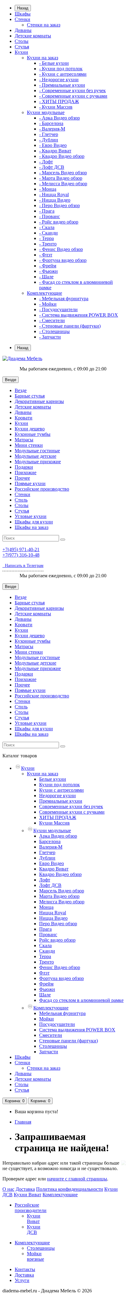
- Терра (46, 238)
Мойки (46, 1018)
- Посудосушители (58, 309)
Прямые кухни (30, 483)
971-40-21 (20, 549)
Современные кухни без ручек (71, 806)
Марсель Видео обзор (61, 890)
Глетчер (47, 852)
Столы (21, 41)
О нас (8, 1189)
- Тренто (48, 243)
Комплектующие (44, 293)
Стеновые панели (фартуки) (68, 1040)
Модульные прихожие (38, 461)
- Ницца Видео (54, 200)
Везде (21, 390)
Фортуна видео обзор (61, 978)
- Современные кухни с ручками (73, 96)
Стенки (22, 19)
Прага (45, 929)
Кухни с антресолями (61, 790)
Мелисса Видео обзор (61, 901)
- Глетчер (48, 134)
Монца (46, 907)
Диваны (23, 30)
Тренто (46, 961)
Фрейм (46, 983)
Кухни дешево (30, 428)
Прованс (48, 934)
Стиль (21, 499)
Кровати (23, 417)
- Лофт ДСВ (51, 167)
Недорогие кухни (57, 795)
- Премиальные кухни (62, 85)
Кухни (21, 52)
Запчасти (48, 1051)
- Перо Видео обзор (59, 205)
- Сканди (48, 232)
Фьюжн (47, 989)
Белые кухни (52, 779)
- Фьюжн (48, 271)
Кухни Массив (54, 822)
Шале (45, 994)
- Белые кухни (54, 63)
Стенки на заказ (43, 24)
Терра (45, 956)
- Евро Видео (53, 145)
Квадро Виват (54, 868)
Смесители (50, 1035)
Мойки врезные (35, 1256)
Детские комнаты (33, 35)
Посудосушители (57, 1024)
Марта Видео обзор (59, 896)
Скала (45, 945)
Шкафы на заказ (31, 527)
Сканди (47, 951)
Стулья (22, 46)
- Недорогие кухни (59, 79)
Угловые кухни (30, 516)
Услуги (22, 1280)
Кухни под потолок (59, 784)
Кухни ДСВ (33, 1229)
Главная (23, 1121)
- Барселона (51, 123)
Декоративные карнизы (39, 401)
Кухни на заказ (42, 57)
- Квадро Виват (55, 150)
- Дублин (48, 139)
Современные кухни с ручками (72, 812)
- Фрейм (47, 265)
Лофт (44, 879)
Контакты (25, 1269)
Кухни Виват (27, 1194)
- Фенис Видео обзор (61, 249)
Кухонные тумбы (32, 434)
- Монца (47, 189)
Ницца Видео (53, 918)
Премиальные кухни (60, 801)
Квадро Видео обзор (60, 874)
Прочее (22, 478)
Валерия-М (50, 847)
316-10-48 (20, 555)
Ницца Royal (52, 912)
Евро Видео (51, 863)
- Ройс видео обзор (58, 221)
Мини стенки (29, 445)
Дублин (47, 857)
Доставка (25, 1189)
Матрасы (24, 439)
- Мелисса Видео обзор (63, 183)
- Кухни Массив (55, 106)
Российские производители (30, 1207)
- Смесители (52, 320)
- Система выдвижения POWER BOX (78, 315)
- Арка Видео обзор (59, 117)
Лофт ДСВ (50, 885)
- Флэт (45, 254)
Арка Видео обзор (58, 836)
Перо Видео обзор (58, 923)
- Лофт (46, 161)
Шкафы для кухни (34, 521)
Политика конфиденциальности (69, 1189)
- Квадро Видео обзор (61, 156)
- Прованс (49, 216)
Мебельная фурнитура (62, 1013)
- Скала (46, 227)
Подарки (24, 467)
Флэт (44, 972)
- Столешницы (54, 331)
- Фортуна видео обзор (63, 260)
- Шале (46, 276)
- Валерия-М (52, 128)
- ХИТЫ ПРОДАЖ (59, 101)
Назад (22, 8)
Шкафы (23, 13)
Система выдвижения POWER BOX (77, 1029)
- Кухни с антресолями (63, 74)
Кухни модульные (46, 112)
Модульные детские (35, 456)
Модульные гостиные (37, 450)
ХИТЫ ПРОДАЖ (57, 817)
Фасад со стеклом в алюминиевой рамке (81, 1000)
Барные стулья (30, 395)
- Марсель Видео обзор (63, 172)
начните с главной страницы (77, 1178)
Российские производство (42, 489)
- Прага (46, 211)
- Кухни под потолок (61, 68)
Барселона (50, 841)
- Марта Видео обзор (60, 178)
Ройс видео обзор (57, 940)
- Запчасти (50, 336)
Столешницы (53, 1046)
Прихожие (25, 472)
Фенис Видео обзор (59, 967)
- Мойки (48, 304)
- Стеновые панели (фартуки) (70, 325)
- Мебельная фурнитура (63, 298)
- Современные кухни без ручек (72, 90)
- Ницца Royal (54, 194)
